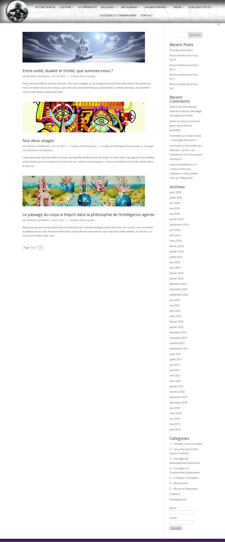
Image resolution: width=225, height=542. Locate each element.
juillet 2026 (176, 197)
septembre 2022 (179, 294)
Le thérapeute (87, 7)
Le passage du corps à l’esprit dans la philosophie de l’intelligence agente (88, 214)
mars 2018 (176, 413)
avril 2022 (175, 311)
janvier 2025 (177, 219)
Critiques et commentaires (118, 15)
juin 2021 (175, 364)
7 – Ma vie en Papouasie (183, 488)
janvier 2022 (177, 327)
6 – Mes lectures (179, 483)
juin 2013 (175, 418)
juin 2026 (175, 203)
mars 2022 (176, 316)
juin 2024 (175, 230)
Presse (177, 7)
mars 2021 (176, 381)
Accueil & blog (45, 7)
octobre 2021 (177, 343)
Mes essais (107, 7)
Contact (146, 15)
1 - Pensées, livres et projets (81, 76)
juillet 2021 (176, 359)
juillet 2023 (176, 257)
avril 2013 (175, 429)
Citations (175, 494)
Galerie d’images (155, 7)
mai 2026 (175, 208)
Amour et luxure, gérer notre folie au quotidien (185, 125)
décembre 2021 (178, 332)
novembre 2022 (179, 289)
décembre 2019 (178, 397)
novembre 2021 (179, 337)
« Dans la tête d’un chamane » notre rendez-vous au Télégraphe (184, 173)
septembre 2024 (179, 224)
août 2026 (175, 192)
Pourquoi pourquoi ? (181, 50)
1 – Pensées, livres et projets (186, 443)
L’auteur (65, 7)
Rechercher (195, 35)
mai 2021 (175, 370)
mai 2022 (175, 305)
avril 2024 (175, 235)
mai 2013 (175, 424)
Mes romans (129, 7)
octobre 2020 (177, 391)
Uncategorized (178, 499)
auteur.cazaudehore (181, 164)
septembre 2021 (179, 348)
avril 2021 (175, 375)
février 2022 (176, 321)
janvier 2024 (177, 251)
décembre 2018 (178, 402)
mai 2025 (175, 213)
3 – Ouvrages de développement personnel (118, 146)
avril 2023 (175, 267)
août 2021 (175, 354)
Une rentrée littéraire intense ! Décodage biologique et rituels (186, 111)
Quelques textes (199, 7)
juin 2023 (175, 262)
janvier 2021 (177, 386)
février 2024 (176, 246)
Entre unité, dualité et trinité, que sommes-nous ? (67, 70)
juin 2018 (175, 408)
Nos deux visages (38, 140)
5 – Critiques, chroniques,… (185, 477)
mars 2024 (176, 240)
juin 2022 (175, 300)
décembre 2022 (178, 284)
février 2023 (176, 273)
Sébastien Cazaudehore (38, 76)
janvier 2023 (177, 278)
